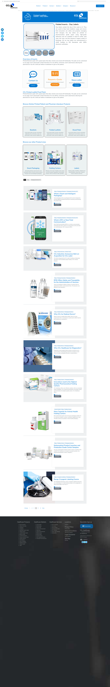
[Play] (39, 36)
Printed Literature (23, 538)
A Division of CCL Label (85, 531)
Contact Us (85, 539)
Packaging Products (24, 10)
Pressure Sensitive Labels (24, 537)
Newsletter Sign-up (86, 522)
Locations (66, 524)
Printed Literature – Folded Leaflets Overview (48, 10)
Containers (21, 527)
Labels (76, 168)
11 (38, 508)
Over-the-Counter (39, 535)
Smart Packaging (33, 168)
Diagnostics (38, 530)
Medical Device (39, 533)
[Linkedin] (82, 542)
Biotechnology (38, 526)
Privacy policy (67, 528)
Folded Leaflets (55, 130)
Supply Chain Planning (56, 531)
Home (19, 10)
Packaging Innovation (56, 528)
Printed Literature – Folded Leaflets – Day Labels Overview (69, 10)
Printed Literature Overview (34, 10)
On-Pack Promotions (23, 535)
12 (40, 508)
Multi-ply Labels (22, 534)
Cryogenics (21, 528)
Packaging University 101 (36, 179)
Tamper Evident (22, 544)
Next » (43, 508)
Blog (28, 179)
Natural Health (39, 534)
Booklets (33, 130)
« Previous (26, 508)
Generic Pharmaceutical (40, 531)
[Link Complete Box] (55, 198)
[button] (24, 36)
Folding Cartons (55, 168)
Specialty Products (23, 542)
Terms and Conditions (69, 532)
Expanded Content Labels (24, 530)
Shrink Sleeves (22, 539)
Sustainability (54, 533)
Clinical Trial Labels (23, 526)
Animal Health (38, 524)
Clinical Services (54, 527)
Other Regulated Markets (40, 537)
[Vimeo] (84, 542)
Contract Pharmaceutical (40, 528)
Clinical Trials (38, 527)
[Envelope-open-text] (2, 39)
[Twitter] (86, 542)
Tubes (21, 545)
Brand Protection (23, 524)
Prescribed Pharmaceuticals (41, 538)
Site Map (66, 540)
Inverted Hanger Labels (24, 533)
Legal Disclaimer (68, 536)
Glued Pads (77, 130)
